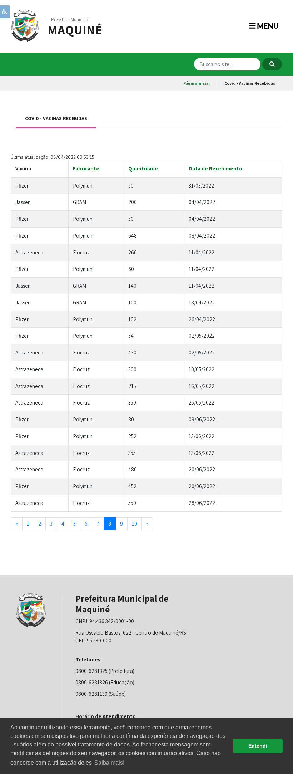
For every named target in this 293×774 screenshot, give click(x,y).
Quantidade (143, 168)
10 (134, 523)
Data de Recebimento (215, 168)
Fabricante (86, 168)
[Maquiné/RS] (25, 25)
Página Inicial (196, 83)
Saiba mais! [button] (109, 763)
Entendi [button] (257, 746)
